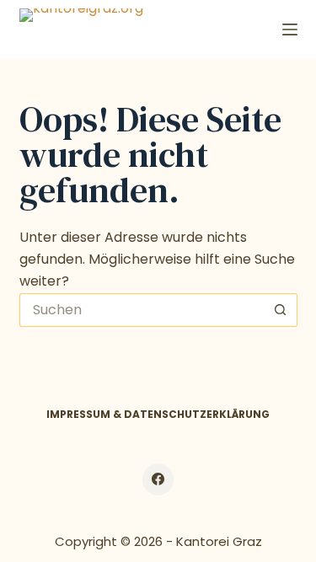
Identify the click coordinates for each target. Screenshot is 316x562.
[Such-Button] (280, 310)
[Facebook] (158, 479)
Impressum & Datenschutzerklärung (158, 414)
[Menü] (289, 29)
